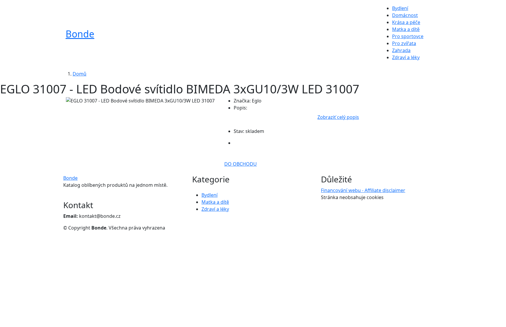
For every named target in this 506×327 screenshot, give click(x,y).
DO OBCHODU (240, 164)
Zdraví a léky (406, 57)
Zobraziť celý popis (338, 117)
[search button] (432, 36)
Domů (79, 74)
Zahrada (401, 50)
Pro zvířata (404, 43)
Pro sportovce (407, 36)
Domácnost (405, 15)
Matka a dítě (406, 29)
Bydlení (400, 8)
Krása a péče (406, 22)
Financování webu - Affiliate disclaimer (363, 190)
